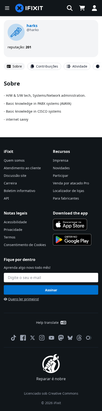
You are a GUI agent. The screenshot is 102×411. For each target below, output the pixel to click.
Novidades (61, 168)
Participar (60, 175)
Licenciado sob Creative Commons (51, 393)
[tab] (14, 66)
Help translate (47, 322)
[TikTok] (13, 338)
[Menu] (7, 8)
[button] (69, 8)
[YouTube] (51, 338)
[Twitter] (32, 338)
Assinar (51, 290)
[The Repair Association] (89, 338)
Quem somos (14, 160)
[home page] (29, 8)
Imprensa (60, 160)
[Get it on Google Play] (72, 239)
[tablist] (51, 66)
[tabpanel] (51, 100)
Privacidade (13, 229)
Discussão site (15, 175)
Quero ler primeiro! (23, 299)
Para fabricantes (66, 198)
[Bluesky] (70, 337)
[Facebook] (23, 338)
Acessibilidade (15, 222)
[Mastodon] (61, 338)
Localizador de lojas (68, 190)
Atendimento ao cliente (22, 168)
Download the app (70, 213)
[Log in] (94, 8)
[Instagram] (42, 338)
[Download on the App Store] (70, 224)
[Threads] (79, 338)
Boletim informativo (19, 190)
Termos (9, 237)
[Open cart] (82, 8)
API (6, 198)
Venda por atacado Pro (71, 183)
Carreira (10, 183)
